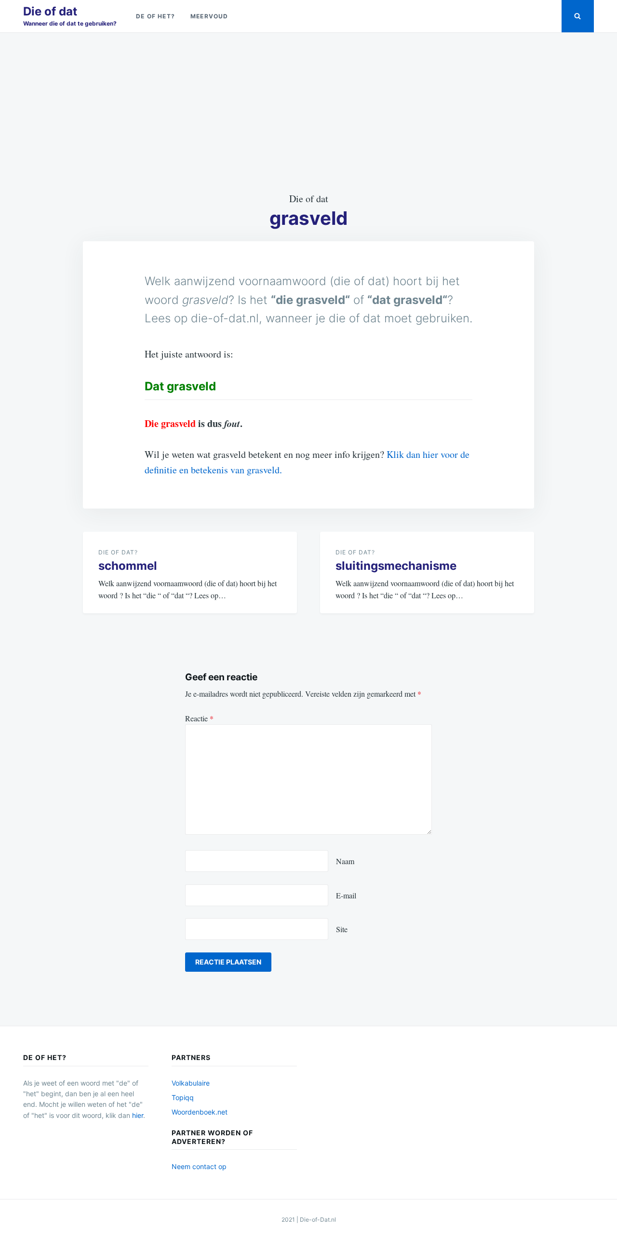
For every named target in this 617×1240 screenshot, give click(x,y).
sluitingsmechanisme (395, 566)
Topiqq (183, 1097)
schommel (127, 566)
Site (342, 929)
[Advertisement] (308, 111)
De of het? (155, 16)
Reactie (199, 718)
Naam (345, 861)
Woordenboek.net (200, 1112)
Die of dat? (118, 552)
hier (137, 1115)
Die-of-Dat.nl (318, 1219)
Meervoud (209, 16)
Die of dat (50, 11)
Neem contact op (199, 1166)
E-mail (346, 895)
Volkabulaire (191, 1083)
